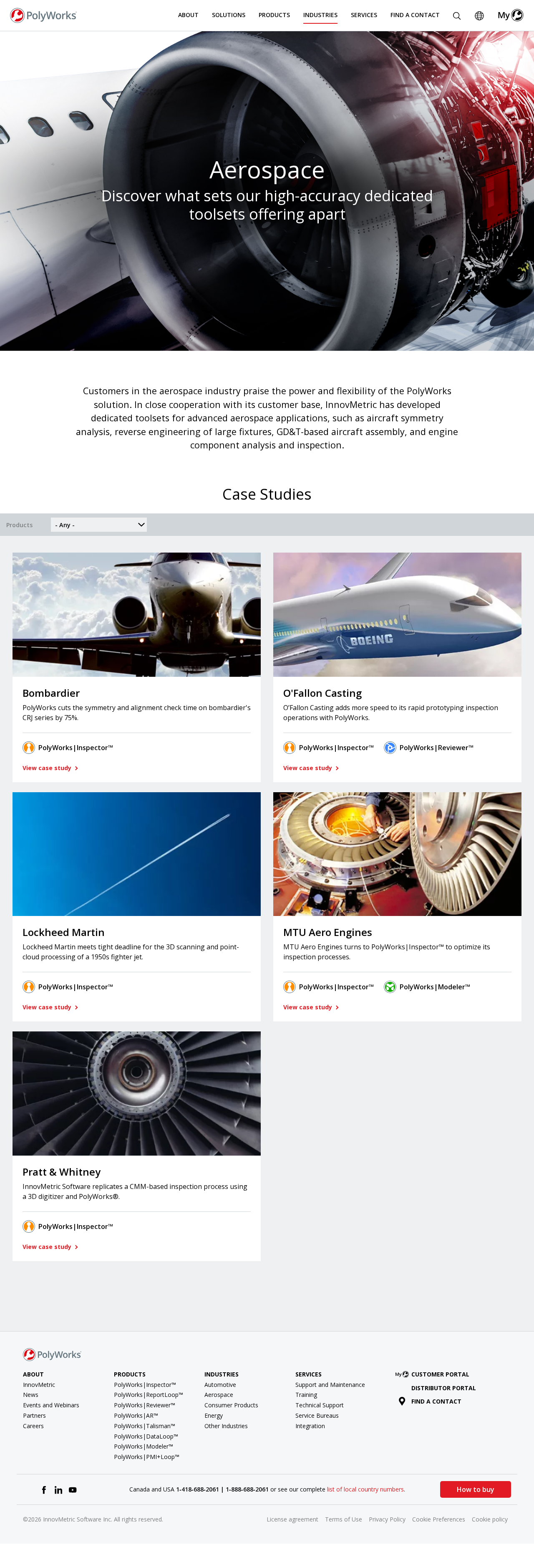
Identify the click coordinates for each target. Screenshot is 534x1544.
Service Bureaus (317, 1415)
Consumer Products (231, 1405)
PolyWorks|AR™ (136, 1415)
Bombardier (51, 693)
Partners (34, 1415)
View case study (48, 768)
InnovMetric (39, 1385)
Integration (310, 1426)
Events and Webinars (51, 1405)
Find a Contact (415, 15)
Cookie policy (490, 1519)
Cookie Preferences (438, 1519)
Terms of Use (343, 1519)
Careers (33, 1426)
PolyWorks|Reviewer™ (437, 747)
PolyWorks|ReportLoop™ (148, 1395)
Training (306, 1395)
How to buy (475, 1489)
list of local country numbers (365, 1489)
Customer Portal (440, 1374)
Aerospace (218, 1395)
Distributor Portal (443, 1388)
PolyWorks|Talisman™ (144, 1426)
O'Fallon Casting (322, 693)
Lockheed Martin (64, 932)
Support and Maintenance (330, 1385)
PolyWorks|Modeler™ (435, 986)
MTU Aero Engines (327, 932)
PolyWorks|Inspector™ (75, 747)
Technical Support (319, 1405)
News (30, 1395)
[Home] (43, 14)
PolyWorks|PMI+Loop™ (146, 1457)
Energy (213, 1415)
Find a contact (436, 1401)
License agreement (292, 1519)
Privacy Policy (387, 1519)
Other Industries (226, 1426)
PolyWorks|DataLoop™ (146, 1436)
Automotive (220, 1385)
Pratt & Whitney (62, 1172)
